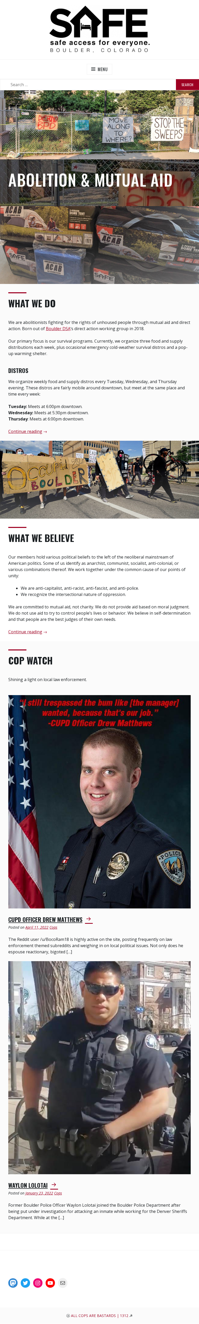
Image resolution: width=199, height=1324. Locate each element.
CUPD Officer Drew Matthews (45, 919)
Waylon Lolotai (28, 1185)
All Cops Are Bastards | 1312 (100, 1315)
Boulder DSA (58, 328)
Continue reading (25, 432)
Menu (103, 69)
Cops (53, 927)
